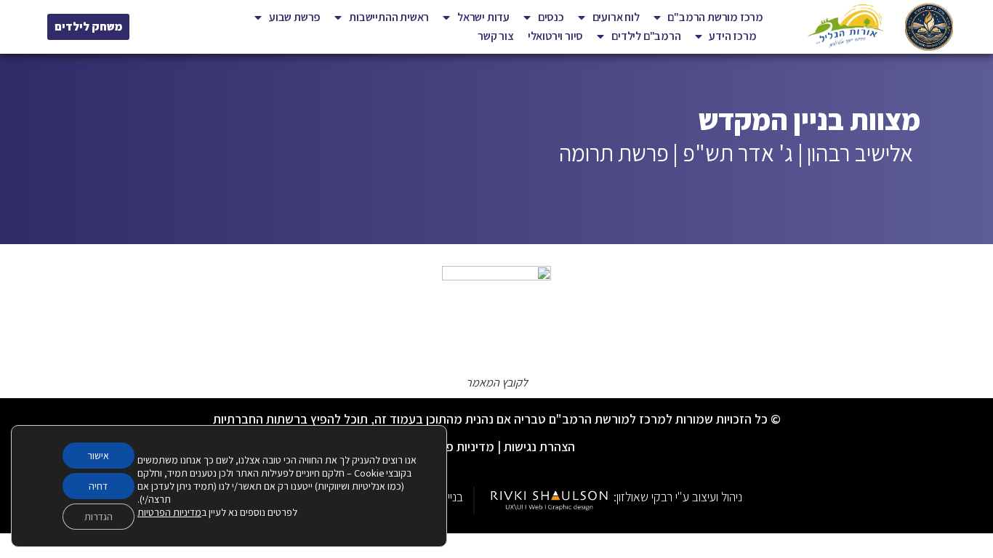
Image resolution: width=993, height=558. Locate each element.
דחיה (98, 486)
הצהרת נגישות (539, 446)
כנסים (551, 17)
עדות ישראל (483, 17)
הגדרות (98, 516)
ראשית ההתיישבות (389, 17)
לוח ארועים (616, 17)
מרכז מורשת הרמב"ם (715, 17)
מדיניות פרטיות (456, 446)
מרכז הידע (732, 36)
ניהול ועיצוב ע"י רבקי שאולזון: (678, 496)
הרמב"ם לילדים (645, 36)
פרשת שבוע (295, 17)
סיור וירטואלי (555, 36)
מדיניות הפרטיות (169, 512)
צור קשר (496, 36)
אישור (98, 455)
